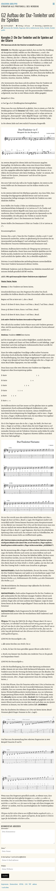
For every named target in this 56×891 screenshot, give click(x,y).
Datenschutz (14, 884)
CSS (26, 884)
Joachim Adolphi (9, 3)
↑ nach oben (5, 887)
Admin (35, 884)
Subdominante (34, 28)
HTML (21, 884)
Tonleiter (46, 28)
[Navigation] (53, 3)
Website (3, 866)
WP (30, 884)
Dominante (6, 28)
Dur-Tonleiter (14, 28)
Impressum (4, 884)
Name (3, 848)
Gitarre (28, 28)
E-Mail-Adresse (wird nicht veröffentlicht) (13, 857)
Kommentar (5, 828)
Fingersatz (22, 28)
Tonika (42, 28)
